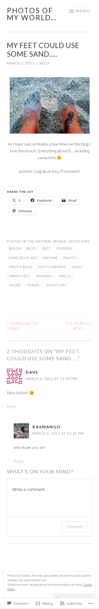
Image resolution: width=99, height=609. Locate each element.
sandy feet (19, 276)
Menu (82, 10)
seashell (44, 276)
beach (15, 248)
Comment (74, 526)
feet (46, 248)
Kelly (45, 63)
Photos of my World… (32, 14)
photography (52, 267)
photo (69, 258)
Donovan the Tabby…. (23, 325)
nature (50, 258)
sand (77, 267)
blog (31, 248)
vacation (55, 285)
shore (15, 285)
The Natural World (47, 241)
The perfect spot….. (79, 325)
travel (33, 285)
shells (65, 276)
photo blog (20, 267)
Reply (12, 406)
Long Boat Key (23, 258)
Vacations (79, 241)
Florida (64, 248)
